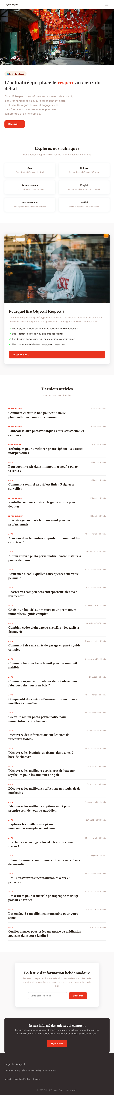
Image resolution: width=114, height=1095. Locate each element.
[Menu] (107, 4)
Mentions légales (22, 1079)
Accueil (7, 1079)
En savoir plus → (21, 354)
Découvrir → (14, 124)
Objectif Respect (14, 1064)
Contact (36, 1079)
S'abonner (78, 995)
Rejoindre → (57, 1043)
